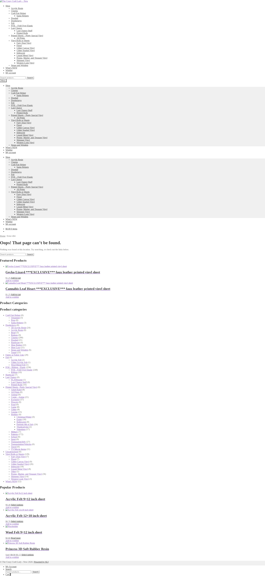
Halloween (21, 422)
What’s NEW (11, 68)
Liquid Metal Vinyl (25, 55)
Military (14, 432)
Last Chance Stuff (24, 30)
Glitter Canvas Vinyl (26, 48)
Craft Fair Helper (18, 13)
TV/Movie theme (18, 449)
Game (13, 407)
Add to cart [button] (16, 278)
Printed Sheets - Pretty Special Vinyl (21, 387)
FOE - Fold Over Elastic (21, 370)
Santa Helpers (23, 16)
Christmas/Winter (24, 417)
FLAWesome (17, 380)
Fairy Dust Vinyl (24, 43)
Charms (14, 11)
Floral (19, 45)
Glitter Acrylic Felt (19, 362)
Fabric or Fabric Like (15, 355)
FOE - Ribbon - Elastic (16, 367)
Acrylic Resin (17, 8)
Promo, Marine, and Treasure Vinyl (32, 58)
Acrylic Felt (16, 360)
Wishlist (9, 70)
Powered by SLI (41, 562)
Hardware (15, 342)
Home (2, 236)
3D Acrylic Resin (18, 327)
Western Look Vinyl (25, 63)
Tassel (13, 352)
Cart (8, 574)
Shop (8, 6)
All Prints (21, 38)
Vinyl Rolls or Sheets (20, 40)
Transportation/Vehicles (21, 444)
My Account (11, 566)
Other (13, 471)
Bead (13, 332)
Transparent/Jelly (18, 442)
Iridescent (21, 53)
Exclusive (15, 399)
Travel (14, 447)
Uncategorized (12, 452)
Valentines (21, 429)
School (14, 437)
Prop (13, 320)
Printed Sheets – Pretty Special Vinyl (27, 35)
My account (11, 73)
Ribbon (14, 372)
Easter (19, 419)
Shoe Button (16, 345)
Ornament (15, 318)
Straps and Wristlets (19, 65)
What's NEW (11, 481)
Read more (16, 538)
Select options (17, 505)
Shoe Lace (15, 347)
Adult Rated (16, 390)
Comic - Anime (17, 397)
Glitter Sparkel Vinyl (26, 50)
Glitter (14, 409)
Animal (14, 394)
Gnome (14, 412)
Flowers (14, 402)
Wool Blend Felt (18, 365)
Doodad (14, 18)
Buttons (14, 335)
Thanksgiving (23, 427)
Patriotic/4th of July (25, 424)
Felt (12, 23)
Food (13, 404)
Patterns (14, 434)
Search (30, 78)
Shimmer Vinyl (23, 60)
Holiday (14, 414)
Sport (13, 439)
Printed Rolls (22, 33)
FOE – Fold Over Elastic (22, 26)
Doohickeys (16, 21)
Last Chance (16, 28)
